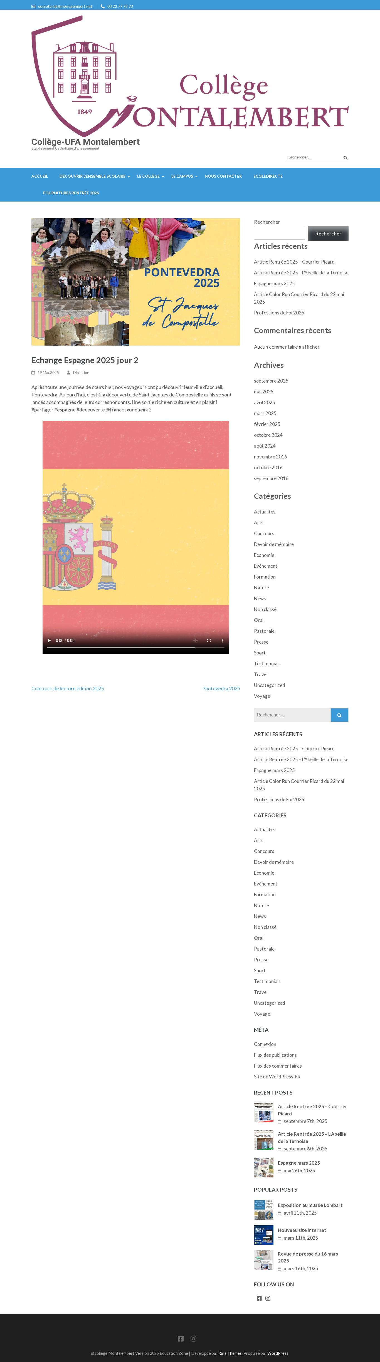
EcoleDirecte (268, 176)
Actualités (264, 512)
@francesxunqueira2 (128, 409)
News (260, 598)
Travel (261, 674)
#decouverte (91, 409)
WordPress (277, 1353)
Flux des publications (275, 1055)
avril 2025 (264, 402)
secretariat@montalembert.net (65, 6)
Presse (261, 642)
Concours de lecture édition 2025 (67, 688)
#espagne (65, 409)
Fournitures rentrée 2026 (71, 192)
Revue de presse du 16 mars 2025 (308, 1257)
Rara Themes (230, 1353)
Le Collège (148, 176)
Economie (264, 555)
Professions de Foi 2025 (279, 313)
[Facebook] (259, 1299)
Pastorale (264, 631)
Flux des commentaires (278, 1066)
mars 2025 (265, 413)
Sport (260, 653)
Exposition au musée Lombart (310, 1205)
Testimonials (267, 663)
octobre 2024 (268, 435)
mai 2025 (263, 392)
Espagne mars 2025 (274, 283)
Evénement (265, 566)
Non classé (265, 609)
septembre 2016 (271, 478)
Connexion (265, 1044)
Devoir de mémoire (274, 544)
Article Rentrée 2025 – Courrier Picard (294, 262)
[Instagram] (267, 1299)
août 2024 (265, 446)
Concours (264, 533)
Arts (258, 522)
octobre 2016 (268, 467)
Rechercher (267, 222)
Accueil (39, 176)
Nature (261, 588)
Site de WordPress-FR (277, 1077)
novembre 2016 (270, 457)
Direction (81, 372)
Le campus (182, 176)
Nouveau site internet (302, 1230)
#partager (42, 409)
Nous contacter (223, 176)
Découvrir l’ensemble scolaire (92, 176)
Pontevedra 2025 (221, 688)
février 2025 (267, 424)
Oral (258, 620)
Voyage (262, 696)
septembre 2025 (271, 381)
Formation (265, 577)
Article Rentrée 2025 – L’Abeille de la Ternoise (301, 273)
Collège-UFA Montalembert (85, 142)
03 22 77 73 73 (120, 6)
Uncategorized (269, 685)
